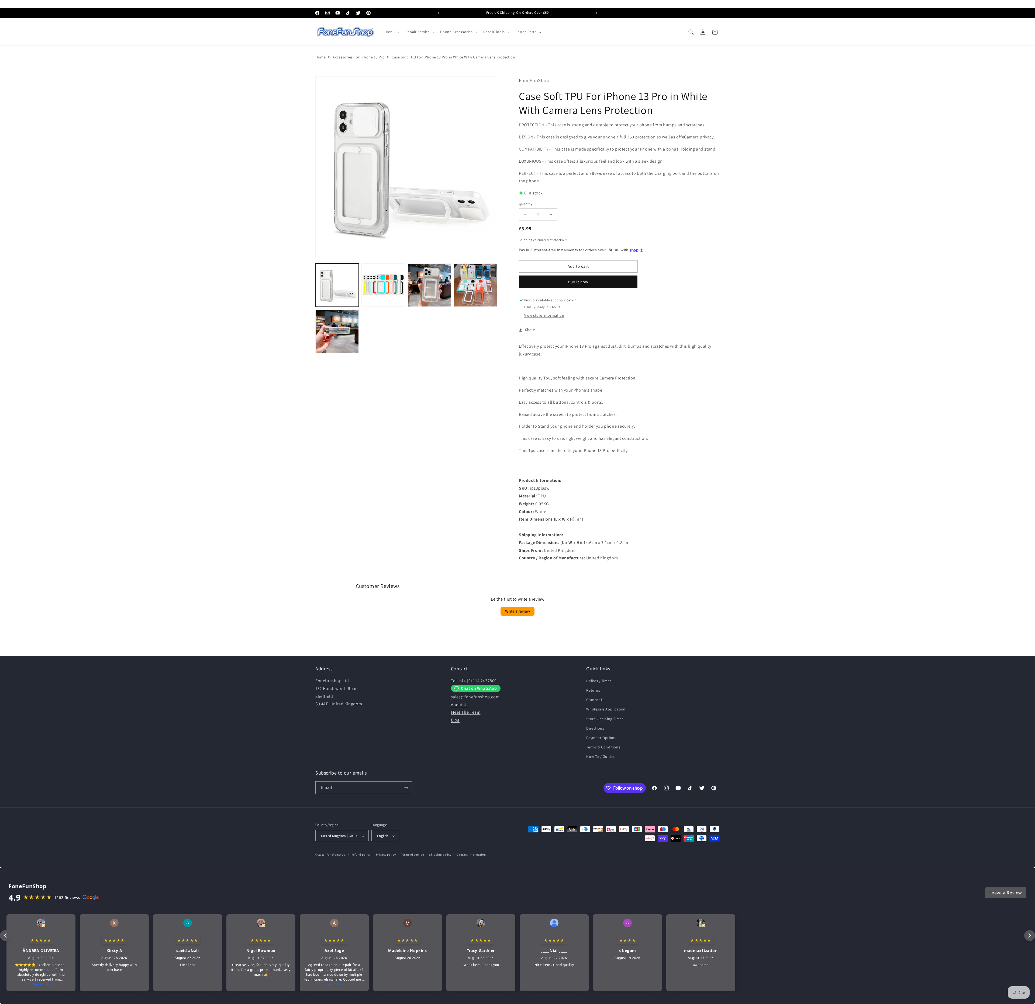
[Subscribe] (406, 787)
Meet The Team (466, 712)
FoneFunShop (336, 855)
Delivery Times (598, 680)
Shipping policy (440, 854)
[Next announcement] (596, 13)
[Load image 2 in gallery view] (383, 285)
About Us (460, 704)
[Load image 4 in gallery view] (475, 285)
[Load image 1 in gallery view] (337, 285)
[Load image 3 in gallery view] (429, 285)
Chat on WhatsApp (479, 688)
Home (320, 57)
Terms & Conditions (603, 747)
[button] (392, 31)
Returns (593, 690)
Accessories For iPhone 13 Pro (359, 57)
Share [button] (530, 329)
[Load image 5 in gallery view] (337, 331)
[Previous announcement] (438, 13)
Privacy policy (386, 854)
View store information (544, 315)
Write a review (517, 611)
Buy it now (578, 281)
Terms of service (412, 854)
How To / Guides (600, 756)
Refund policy (361, 854)
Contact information (471, 854)
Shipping (526, 240)
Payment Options (601, 737)
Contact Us (595, 699)
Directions (595, 728)
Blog (455, 720)
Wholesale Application (606, 709)
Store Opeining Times (604, 718)
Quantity (525, 203)
